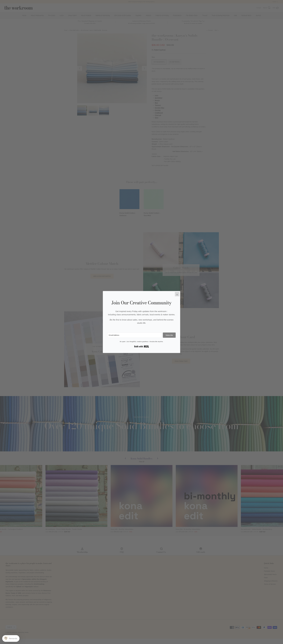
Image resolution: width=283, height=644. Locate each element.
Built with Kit (141, 346)
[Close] (177, 294)
